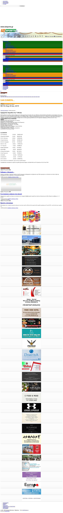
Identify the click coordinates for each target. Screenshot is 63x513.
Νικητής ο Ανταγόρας (6, 203)
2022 (33, 96)
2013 (15, 96)
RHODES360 (7, 511)
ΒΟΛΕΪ (4, 53)
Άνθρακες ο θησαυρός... (7, 172)
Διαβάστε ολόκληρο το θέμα (12, 198)
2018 (25, 96)
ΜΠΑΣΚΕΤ (5, 48)
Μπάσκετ (7, 57)
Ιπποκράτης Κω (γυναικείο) (10, 51)
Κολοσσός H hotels (9, 49)
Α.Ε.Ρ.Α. (6, 44)
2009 (7, 96)
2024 (37, 96)
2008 (5, 96)
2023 (35, 96)
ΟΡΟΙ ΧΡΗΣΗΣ (5, 2)
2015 (19, 96)
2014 (17, 96)
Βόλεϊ (6, 58)
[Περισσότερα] (0, 168)
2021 (31, 96)
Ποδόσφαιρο (7, 56)
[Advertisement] (31, 16)
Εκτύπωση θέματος (4, 110)
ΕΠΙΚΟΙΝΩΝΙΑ (5, 3)
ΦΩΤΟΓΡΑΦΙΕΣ (6, 60)
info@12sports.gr (25, 510)
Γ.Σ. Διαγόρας (8, 42)
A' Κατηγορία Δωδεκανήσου (10, 47)
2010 (9, 96)
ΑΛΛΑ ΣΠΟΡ (5, 54)
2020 (29, 96)
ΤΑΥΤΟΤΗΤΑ (5, 1)
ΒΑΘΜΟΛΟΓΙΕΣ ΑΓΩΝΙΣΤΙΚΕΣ (9, 506)
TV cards (4, 4)
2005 (1, 96)
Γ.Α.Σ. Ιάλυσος (8, 43)
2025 (39, 96)
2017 (23, 96)
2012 (13, 96)
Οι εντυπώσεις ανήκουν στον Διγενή (11, 194)
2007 (3, 96)
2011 (11, 96)
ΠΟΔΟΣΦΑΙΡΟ (5, 41)
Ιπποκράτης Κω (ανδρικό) (10, 52)
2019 (27, 96)
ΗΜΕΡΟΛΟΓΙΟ (5, 59)
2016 (21, 96)
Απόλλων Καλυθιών (9, 45)
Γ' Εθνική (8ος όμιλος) (9, 46)
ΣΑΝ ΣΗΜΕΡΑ (5, 61)
